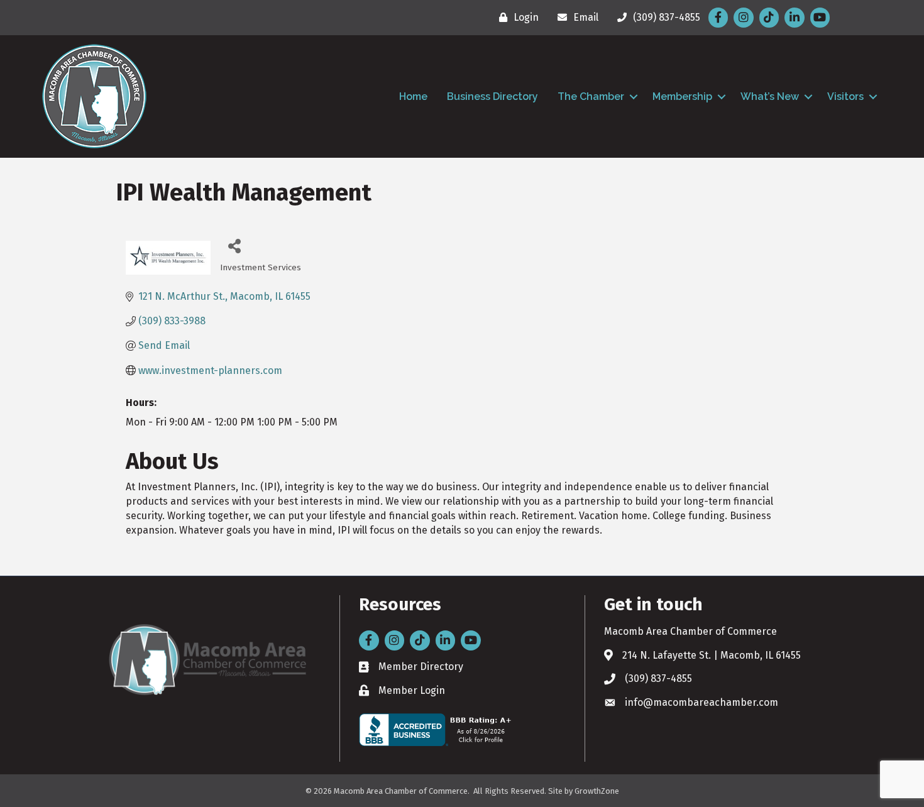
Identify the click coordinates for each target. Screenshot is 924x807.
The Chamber (591, 96)
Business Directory (492, 96)
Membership (682, 96)
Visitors (845, 96)
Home (413, 96)
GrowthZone (597, 791)
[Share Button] (234, 245)
